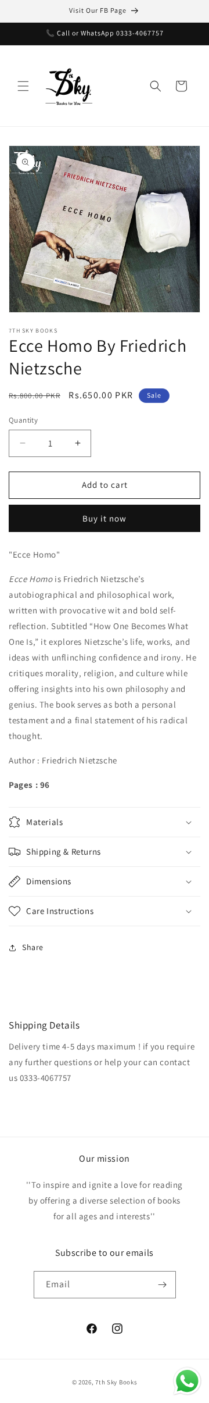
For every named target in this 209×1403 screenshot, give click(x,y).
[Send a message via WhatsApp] (187, 1381)
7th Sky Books (116, 1382)
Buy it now (104, 518)
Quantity (23, 420)
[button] (23, 86)
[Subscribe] (162, 1284)
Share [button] (33, 947)
